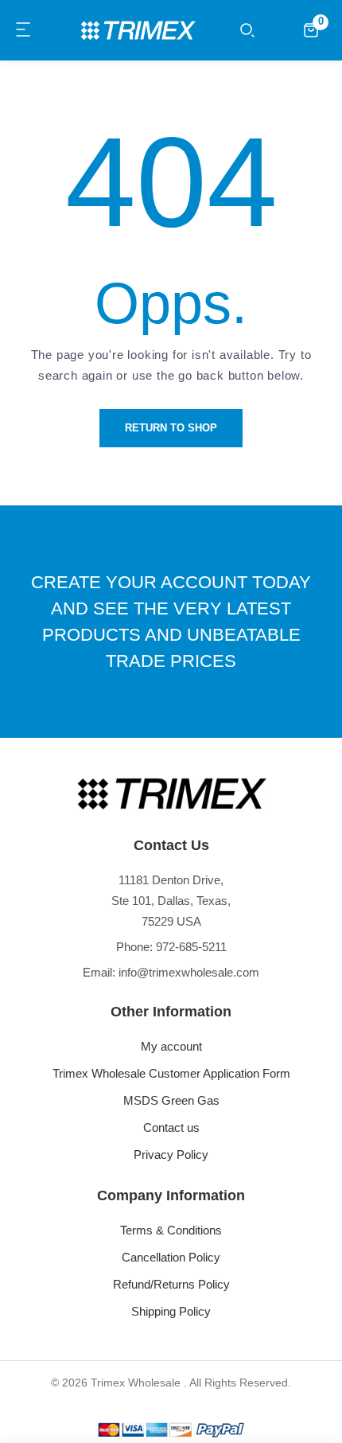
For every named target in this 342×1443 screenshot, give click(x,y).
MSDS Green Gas (171, 1100)
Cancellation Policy (171, 1257)
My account (171, 1046)
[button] (24, 30)
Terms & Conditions (171, 1230)
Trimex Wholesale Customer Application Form (171, 1073)
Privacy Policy (171, 1154)
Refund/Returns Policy (171, 1284)
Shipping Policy (171, 1311)
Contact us (171, 1127)
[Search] (247, 30)
